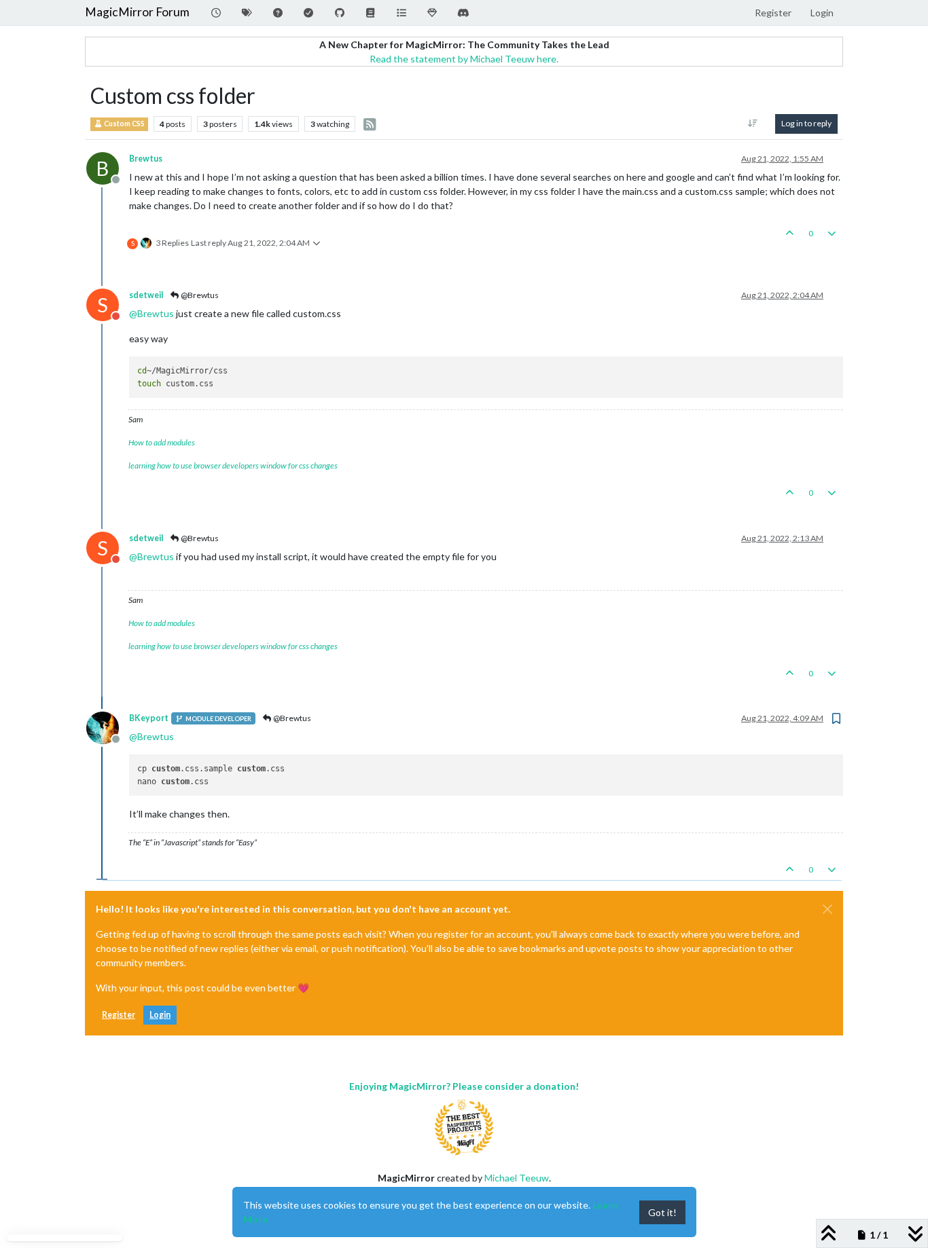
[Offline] (107, 727)
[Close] (827, 909)
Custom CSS (124, 124)
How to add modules (161, 442)
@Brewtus (199, 295)
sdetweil (146, 295)
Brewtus (145, 158)
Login (160, 1015)
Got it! (662, 1212)
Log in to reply (806, 123)
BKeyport (148, 718)
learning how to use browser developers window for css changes (233, 465)
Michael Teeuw (516, 1177)
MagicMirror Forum (137, 12)
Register (118, 1015)
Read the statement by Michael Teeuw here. (464, 59)
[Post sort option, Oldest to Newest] (753, 123)
